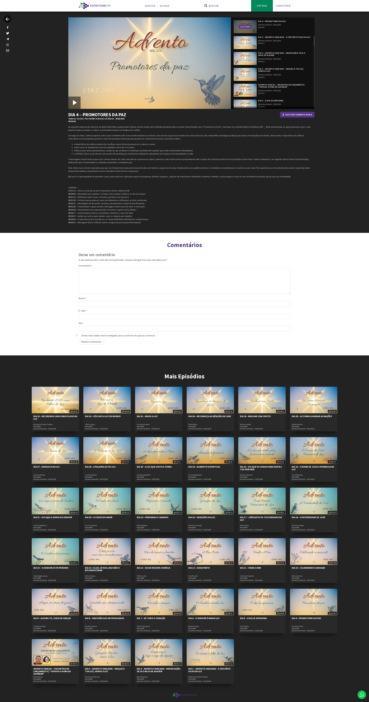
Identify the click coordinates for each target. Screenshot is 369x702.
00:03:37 (72, 216)
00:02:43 (72, 206)
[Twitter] (8, 33)
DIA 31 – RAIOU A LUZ (147, 416)
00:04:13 (72, 222)
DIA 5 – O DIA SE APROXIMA (253, 618)
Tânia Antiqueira (143, 626)
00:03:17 (72, 213)
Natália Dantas (91, 626)
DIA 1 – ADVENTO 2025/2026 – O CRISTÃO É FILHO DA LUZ (209, 670)
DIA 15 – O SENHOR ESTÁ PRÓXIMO (50, 567)
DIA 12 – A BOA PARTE (199, 567)
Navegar (150, 5)
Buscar (213, 5)
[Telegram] (8, 39)
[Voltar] (8, 19)
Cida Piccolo (193, 576)
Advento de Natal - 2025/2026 (110, 118)
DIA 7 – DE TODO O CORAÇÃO (151, 618)
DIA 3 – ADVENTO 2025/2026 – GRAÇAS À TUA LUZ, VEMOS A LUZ (105, 670)
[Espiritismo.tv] (94, 6)
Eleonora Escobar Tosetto (43, 424)
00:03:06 (72, 209)
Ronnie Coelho (245, 424)
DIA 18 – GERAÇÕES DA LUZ (201, 517)
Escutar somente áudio (299, 114)
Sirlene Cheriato (246, 475)
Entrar (262, 5)
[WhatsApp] (8, 45)
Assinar (164, 5)
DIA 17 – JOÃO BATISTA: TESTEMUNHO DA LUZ (261, 518)
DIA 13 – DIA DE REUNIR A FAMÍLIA (153, 567)
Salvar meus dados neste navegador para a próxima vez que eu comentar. (118, 335)
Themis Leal (141, 576)
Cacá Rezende (297, 475)
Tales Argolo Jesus (40, 576)
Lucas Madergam (195, 475)
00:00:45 (72, 194)
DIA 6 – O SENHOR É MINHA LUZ (204, 618)
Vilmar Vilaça (90, 576)
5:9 (261, 127)
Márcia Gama (297, 576)
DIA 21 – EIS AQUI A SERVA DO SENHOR (52, 517)
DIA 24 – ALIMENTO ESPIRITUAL (204, 466)
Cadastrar (283, 5)
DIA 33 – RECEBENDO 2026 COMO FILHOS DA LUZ (55, 417)
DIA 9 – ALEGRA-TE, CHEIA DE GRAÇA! (52, 618)
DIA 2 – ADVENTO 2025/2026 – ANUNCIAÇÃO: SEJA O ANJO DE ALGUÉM (158, 670)
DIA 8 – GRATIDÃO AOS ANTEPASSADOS (104, 618)
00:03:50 (72, 219)
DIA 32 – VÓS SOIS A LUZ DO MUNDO (103, 416)
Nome (82, 298)
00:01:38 (72, 200)
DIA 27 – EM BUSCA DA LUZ (46, 466)
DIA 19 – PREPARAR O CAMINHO (152, 517)
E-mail (83, 310)
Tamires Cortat (75, 118)
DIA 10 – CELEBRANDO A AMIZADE (308, 567)
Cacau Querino (91, 525)
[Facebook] (8, 27)
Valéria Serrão (297, 424)
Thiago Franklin (39, 626)
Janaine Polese (39, 475)
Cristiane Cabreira (247, 576)
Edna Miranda (142, 677)
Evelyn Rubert (142, 525)
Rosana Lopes (193, 626)
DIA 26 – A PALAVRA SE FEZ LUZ (100, 466)
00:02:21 (72, 203)
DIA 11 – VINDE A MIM (250, 567)
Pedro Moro (192, 424)
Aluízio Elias (38, 677)
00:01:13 (72, 197)
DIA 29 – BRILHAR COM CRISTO (255, 416)
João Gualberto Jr (40, 525)
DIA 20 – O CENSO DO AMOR (98, 517)
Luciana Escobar (143, 424)
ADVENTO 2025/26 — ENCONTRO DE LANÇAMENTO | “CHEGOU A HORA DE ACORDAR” (52, 671)
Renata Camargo (195, 525)
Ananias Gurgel (298, 525)
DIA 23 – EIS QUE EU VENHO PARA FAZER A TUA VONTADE (261, 468)
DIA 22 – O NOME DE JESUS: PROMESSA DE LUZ (313, 468)
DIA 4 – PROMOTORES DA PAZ (306, 618)
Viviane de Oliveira (92, 677)
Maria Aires (244, 525)
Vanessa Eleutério (143, 475)
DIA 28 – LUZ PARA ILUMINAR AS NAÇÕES (312, 416)
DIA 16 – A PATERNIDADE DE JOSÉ (308, 517)
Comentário (86, 265)
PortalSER (90, 118)
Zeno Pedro (244, 626)
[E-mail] (8, 50)
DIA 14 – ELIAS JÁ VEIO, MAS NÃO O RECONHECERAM (102, 569)
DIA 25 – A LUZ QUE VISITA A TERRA (154, 466)
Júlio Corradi (90, 424)
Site (81, 323)
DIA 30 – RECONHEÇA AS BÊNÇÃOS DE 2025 (209, 416)
